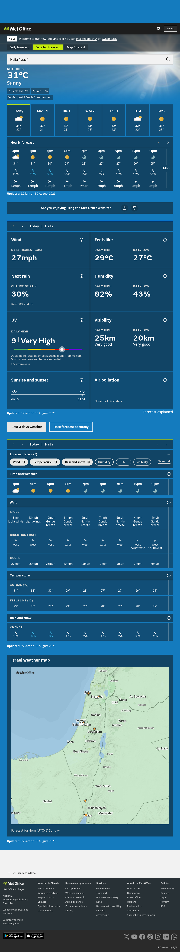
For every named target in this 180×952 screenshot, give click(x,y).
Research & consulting (108, 906)
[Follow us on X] (126, 936)
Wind (15, 462)
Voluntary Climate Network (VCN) (13, 921)
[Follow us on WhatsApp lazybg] (174, 936)
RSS (162, 906)
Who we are (133, 888)
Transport (101, 893)
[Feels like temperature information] (164, 240)
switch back (109, 39)
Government (103, 888)
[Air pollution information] (164, 380)
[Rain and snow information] (168, 618)
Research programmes (78, 883)
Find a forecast (46, 888)
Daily (19, 47)
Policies (164, 883)
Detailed (48, 47)
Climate (42, 901)
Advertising (102, 914)
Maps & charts (46, 897)
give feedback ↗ (86, 39)
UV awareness (20, 364)
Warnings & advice (48, 893)
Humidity (104, 462)
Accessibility (167, 888)
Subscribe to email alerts (141, 914)
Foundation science (76, 906)
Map (76, 47)
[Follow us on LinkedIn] (166, 936)
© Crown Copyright (167, 947)
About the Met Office (139, 883)
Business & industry (107, 897)
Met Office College (13, 889)
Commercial (133, 893)
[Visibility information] (164, 320)
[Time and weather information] (168, 474)
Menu (170, 28)
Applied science (74, 901)
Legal (163, 897)
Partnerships (134, 906)
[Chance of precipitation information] (81, 276)
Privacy (164, 901)
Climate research (75, 897)
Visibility (142, 462)
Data (99, 901)
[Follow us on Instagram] (158, 936)
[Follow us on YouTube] (134, 936)
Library (69, 910)
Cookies (164, 893)
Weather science (74, 893)
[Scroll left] (158, 142)
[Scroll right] (168, 142)
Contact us (133, 910)
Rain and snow (73, 462)
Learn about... (45, 910)
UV (124, 462)
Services (101, 883)
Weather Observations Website (15, 911)
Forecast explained (158, 411)
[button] (88, 693)
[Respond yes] (124, 207)
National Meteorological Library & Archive (15, 899)
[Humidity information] (164, 276)
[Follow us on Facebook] (142, 936)
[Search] (166, 58)
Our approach (73, 888)
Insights (100, 910)
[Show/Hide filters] (168, 454)
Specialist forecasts (49, 906)
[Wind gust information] (81, 240)
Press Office (134, 897)
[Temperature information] (168, 575)
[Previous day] (13, 226)
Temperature (41, 462)
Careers (131, 901)
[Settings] (158, 28)
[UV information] (81, 320)
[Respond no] (134, 207)
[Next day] (22, 226)
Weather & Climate (48, 883)
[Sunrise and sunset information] (81, 380)
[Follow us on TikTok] (150, 936)
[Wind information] (168, 502)
